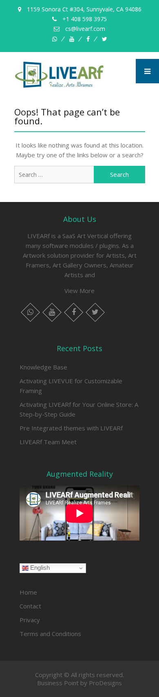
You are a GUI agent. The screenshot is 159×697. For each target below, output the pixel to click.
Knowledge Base (43, 367)
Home (28, 592)
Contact (30, 606)
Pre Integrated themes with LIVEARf (71, 428)
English (39, 567)
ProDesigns (105, 683)
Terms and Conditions (50, 634)
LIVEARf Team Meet (48, 442)
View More (79, 291)
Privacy (30, 620)
